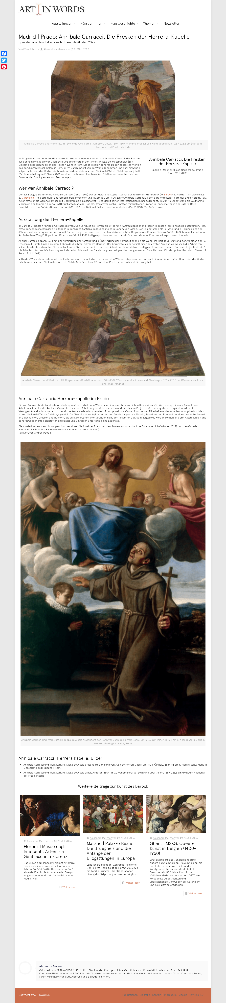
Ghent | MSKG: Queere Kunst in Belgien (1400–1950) (173, 848)
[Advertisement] (113, 931)
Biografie (145, 994)
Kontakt (156, 994)
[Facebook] (4, 53)
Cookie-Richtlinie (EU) (191, 994)
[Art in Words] (52, 9)
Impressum (170, 994)
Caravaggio (28, 197)
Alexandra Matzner (54, 49)
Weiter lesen (69, 887)
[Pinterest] (4, 66)
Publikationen (130, 994)
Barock (168, 194)
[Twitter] (4, 60)
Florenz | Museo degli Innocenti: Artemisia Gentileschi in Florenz (45, 851)
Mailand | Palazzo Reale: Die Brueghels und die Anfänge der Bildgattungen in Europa (111, 850)
